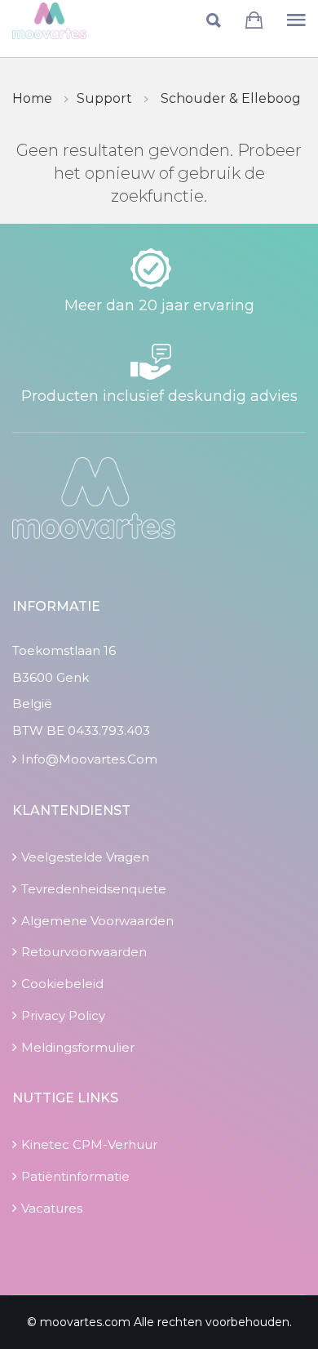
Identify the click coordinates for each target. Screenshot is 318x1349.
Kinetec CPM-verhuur (89, 1144)
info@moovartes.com (89, 759)
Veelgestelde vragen (85, 857)
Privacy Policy (63, 1015)
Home (32, 98)
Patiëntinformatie (75, 1176)
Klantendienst (71, 810)
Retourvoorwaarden (84, 951)
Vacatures (51, 1208)
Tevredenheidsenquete (93, 889)
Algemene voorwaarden (97, 920)
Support (104, 98)
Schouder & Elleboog (231, 98)
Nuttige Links (65, 1098)
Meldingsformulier (78, 1047)
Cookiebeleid (62, 983)
